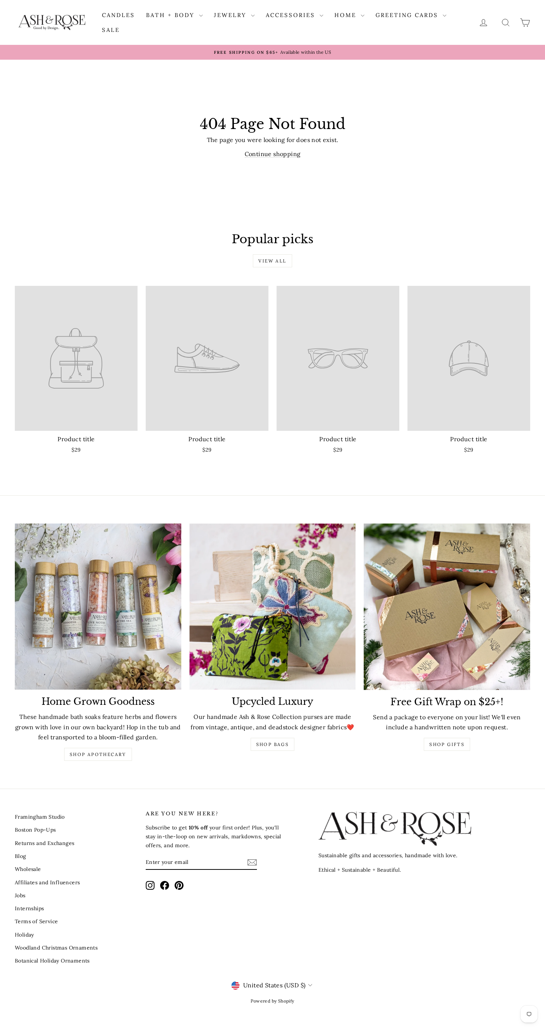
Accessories (292, 15)
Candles (118, 15)
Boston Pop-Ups (35, 829)
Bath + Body (171, 15)
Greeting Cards (408, 15)
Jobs (20, 895)
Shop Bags (272, 744)
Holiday (24, 934)
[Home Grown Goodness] (98, 607)
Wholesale (28, 869)
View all (272, 261)
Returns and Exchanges (44, 843)
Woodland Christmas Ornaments (56, 947)
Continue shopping (273, 154)
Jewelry (231, 15)
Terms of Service (36, 921)
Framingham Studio (40, 816)
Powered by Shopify (272, 1001)
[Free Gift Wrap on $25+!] (447, 607)
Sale (111, 29)
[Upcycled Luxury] (272, 607)
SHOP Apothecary (98, 754)
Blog (20, 856)
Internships (29, 908)
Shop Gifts (447, 744)
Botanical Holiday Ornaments (52, 960)
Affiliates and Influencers (47, 882)
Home (346, 15)
